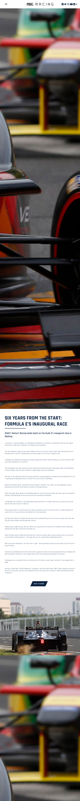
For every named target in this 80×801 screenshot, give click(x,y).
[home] (40, 4)
